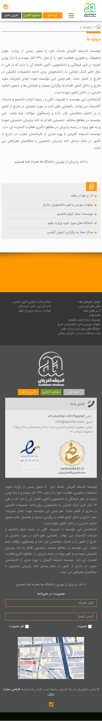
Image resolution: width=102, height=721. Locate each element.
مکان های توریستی (89, 306)
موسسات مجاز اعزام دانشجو (75, 214)
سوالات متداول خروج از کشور (34, 310)
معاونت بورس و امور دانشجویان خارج (68, 205)
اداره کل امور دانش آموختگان (34, 306)
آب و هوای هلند (92, 310)
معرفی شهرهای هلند (89, 301)
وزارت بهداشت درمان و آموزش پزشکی (79, 333)
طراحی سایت (11, 689)
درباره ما (87, 27)
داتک (51, 695)
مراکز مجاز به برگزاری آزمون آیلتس (70, 232)
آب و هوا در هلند (82, 195)
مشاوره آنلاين (32, 15)
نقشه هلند (95, 315)
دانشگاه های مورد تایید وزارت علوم (70, 223)
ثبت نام (52, 15)
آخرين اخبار (11, 15)
